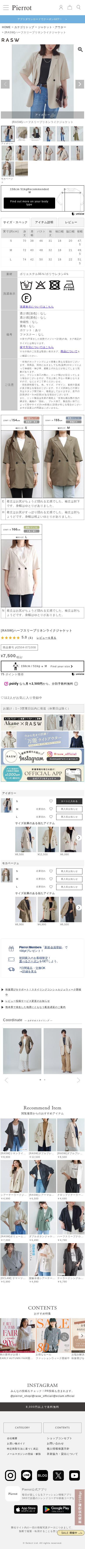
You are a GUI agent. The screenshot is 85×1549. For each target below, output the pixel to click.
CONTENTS (62, 1427)
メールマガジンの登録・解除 (24, 1454)
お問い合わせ (55, 1443)
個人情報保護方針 (58, 1448)
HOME (6, 27)
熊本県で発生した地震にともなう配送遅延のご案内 (35, 1007)
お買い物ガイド (16, 1443)
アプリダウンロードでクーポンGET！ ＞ (42, 19)
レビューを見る (46, 637)
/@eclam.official (63, 1396)
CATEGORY (22, 1427)
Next (79, 84)
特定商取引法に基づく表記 (22, 1448)
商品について (69, 351)
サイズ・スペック (15, 222)
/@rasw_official (41, 1396)
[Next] (81, 1335)
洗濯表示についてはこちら (37, 306)
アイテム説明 (44, 222)
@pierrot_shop (20, 1396)
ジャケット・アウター (52, 27)
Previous (5, 84)
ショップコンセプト (59, 1438)
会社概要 (12, 1438)
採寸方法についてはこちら (37, 347)
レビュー (71, 222)
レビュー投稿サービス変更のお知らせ (27, 1001)
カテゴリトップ (24, 27)
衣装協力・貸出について (62, 1453)
